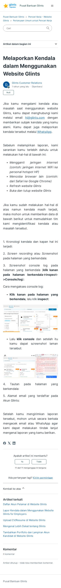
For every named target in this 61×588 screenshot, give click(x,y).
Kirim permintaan (43, 477)
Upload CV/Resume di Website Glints (24, 520)
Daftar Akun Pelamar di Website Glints (25, 504)
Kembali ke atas (12, 488)
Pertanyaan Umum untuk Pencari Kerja (32, 20)
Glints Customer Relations (27, 82)
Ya (22, 461)
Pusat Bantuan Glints (13, 16)
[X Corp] (9, 443)
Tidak (39, 461)
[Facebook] (4, 443)
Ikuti (8, 92)
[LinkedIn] (14, 443)
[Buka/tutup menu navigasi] (52, 5)
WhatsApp (44, 131)
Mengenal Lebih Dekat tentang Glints (24, 526)
